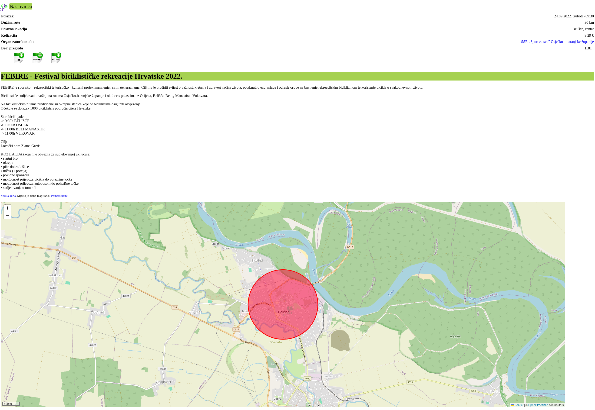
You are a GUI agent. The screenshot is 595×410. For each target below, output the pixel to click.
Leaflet (518, 405)
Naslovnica (21, 6)
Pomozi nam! (59, 195)
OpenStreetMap (538, 405)
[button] (7, 208)
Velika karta (8, 195)
